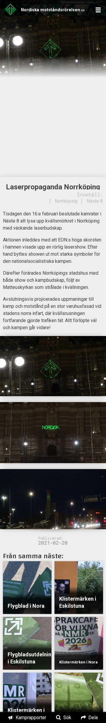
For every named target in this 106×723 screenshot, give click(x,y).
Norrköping (66, 201)
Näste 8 (95, 201)
